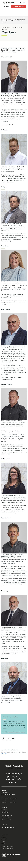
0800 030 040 (8, 815)
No (5, 753)
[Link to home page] (8, 3)
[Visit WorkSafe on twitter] (5, 827)
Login (7, 6)
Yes (2, 753)
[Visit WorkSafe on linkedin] (8, 827)
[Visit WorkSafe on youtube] (13, 827)
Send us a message (6, 819)
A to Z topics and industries (10, 18)
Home (2, 18)
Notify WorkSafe (19, 6)
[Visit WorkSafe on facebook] (2, 827)
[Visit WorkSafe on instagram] (11, 827)
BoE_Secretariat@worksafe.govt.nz (15, 732)
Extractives (19, 18)
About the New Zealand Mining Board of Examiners (12, 20)
